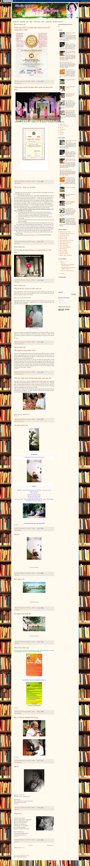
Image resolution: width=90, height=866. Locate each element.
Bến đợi (16, 534)
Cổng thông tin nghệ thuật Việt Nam (67, 233)
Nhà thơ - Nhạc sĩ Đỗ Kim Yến (66, 255)
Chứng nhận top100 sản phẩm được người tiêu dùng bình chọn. (70, 95)
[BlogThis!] (39, 81)
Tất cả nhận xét (63, 302)
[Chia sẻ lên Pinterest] (43, 81)
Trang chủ (16, 21)
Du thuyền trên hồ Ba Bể (22, 614)
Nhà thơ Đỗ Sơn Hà (64, 252)
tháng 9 (62, 262)
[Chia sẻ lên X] (40, 81)
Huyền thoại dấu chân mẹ (70, 110)
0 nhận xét (33, 81)
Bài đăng (62, 300)
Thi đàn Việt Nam (23, 857)
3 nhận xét (33, 341)
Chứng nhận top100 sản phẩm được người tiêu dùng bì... (68, 268)
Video (42, 21)
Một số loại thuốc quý (21, 647)
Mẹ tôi (16, 766)
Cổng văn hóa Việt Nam (64, 235)
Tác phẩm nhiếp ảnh (21, 425)
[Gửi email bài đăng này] (37, 81)
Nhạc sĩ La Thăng (63, 250)
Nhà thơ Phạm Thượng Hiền (65, 247)
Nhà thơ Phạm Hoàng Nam (65, 242)
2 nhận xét (33, 419)
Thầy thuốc (37, 21)
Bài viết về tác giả (58, 21)
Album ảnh (49, 21)
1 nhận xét (33, 181)
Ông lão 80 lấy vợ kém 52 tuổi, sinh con (27, 288)
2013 (61, 261)
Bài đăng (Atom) (21, 847)
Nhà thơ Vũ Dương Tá (64, 245)
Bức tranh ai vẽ (19, 579)
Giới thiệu (22, 21)
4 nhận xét (33, 641)
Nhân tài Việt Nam (63, 237)
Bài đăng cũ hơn (50, 845)
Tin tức (18, 243)
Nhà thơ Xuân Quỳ (63, 248)
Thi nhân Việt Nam (63, 238)
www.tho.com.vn (22, 81)
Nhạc (31, 21)
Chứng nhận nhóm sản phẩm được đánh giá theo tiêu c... (67, 265)
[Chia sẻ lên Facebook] (41, 81)
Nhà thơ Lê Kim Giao (64, 253)
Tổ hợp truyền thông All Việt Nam (67, 240)
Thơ (27, 21)
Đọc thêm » (16, 338)
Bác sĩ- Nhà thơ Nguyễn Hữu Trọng (26, 717)
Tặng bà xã (18, 813)
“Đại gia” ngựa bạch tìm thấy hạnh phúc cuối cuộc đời (32, 378)
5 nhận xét (33, 372)
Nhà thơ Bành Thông (64, 243)
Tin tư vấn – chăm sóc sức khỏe (25, 187)
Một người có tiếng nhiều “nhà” (25, 350)
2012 (61, 273)
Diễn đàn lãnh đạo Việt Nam (65, 232)
